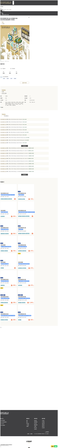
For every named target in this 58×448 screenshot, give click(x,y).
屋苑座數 (26, 96)
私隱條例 (28, 433)
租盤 (27, 421)
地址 (25, 102)
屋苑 (1, 96)
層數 (3, 71)
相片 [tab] (3, 21)
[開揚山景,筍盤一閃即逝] (26, 240)
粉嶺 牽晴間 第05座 (3, 129)
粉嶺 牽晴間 (3, 210)
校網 (25, 100)
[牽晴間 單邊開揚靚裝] (8, 222)
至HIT (20, 216)
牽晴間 (2, 13)
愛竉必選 (27, 216)
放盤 (52, 446)
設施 (1, 102)
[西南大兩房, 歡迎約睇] (8, 274)
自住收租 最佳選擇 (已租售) (5, 14)
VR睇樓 (27, 426)
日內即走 (2, 233)
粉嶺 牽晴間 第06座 (3, 121)
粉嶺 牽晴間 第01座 (3, 127)
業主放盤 (35, 420)
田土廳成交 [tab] (6, 115)
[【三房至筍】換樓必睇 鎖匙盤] (8, 240)
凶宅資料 (35, 429)
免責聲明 (31, 433)
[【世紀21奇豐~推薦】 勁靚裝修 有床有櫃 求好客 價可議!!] (26, 205)
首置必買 (24, 268)
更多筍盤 (25, 82)
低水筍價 (5, 250)
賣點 (1, 77)
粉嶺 (2, 12)
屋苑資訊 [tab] (4, 89)
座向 (10, 71)
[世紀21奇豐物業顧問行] (5, 3)
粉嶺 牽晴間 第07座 (3, 153)
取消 (3, 10)
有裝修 (15, 78)
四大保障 (35, 423)
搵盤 (56, 446)
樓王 (24, 199)
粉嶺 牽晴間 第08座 (3, 119)
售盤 (27, 420)
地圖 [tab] (3, 91)
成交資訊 (27, 423)
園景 (4, 78)
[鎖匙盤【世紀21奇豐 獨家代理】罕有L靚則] (8, 309)
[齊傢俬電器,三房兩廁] (8, 257)
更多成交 (24, 145)
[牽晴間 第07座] (26, 188)
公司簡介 (43, 420)
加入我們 (43, 427)
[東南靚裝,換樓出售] (8, 205)
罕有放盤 (20, 199)
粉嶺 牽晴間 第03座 (3, 148)
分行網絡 (43, 421)
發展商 (1, 98)
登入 (1, 10)
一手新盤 (27, 424)
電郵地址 (1, 9)
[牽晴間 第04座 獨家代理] (8, 291)
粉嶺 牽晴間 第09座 (3, 150)
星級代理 (43, 423)
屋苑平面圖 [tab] (4, 93)
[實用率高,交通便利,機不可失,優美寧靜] (26, 309)
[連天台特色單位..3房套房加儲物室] (26, 291)
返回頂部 (47, 431)
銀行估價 (35, 427)
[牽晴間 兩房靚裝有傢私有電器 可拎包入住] (8, 188)
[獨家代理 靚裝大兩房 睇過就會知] (26, 257)
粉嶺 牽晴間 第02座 (3, 158)
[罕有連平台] (26, 222)
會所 (11, 78)
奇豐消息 (43, 424)
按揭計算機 (35, 421)
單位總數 (26, 98)
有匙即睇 (27, 233)
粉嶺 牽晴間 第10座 (22, 210)
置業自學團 (35, 424)
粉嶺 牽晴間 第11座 (3, 124)
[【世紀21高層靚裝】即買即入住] (26, 274)
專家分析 (43, 426)
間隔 (16, 71)
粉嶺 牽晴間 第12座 (3, 161)
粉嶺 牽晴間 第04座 (4, 279)
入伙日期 (1, 100)
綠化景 (8, 78)
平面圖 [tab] (3, 23)
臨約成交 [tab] (4, 114)
